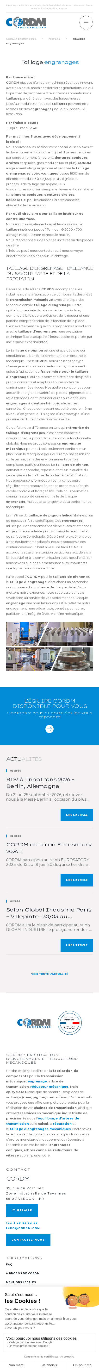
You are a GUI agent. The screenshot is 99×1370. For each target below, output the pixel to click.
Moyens (54, 38)
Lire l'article (76, 815)
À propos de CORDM (23, 1273)
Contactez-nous (28, 1239)
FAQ (9, 1264)
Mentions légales (21, 1282)
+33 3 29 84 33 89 (22, 1223)
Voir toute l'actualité (49, 974)
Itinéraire (22, 1210)
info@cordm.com (23, 1228)
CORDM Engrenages (21, 38)
